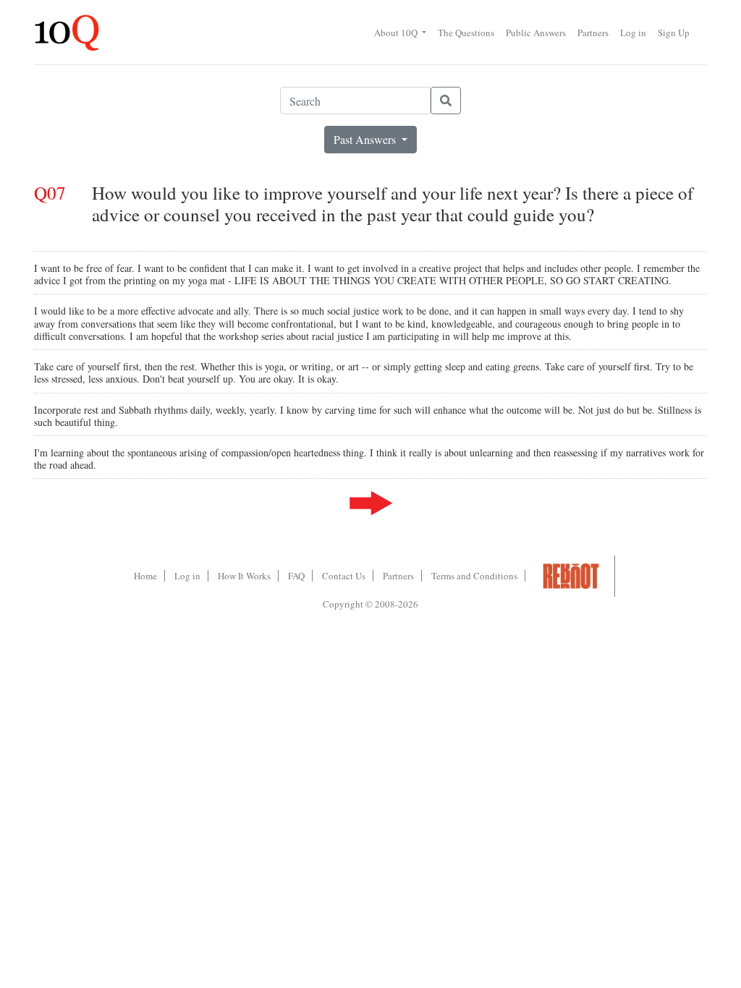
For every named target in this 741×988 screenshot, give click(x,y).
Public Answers (536, 32)
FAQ (296, 575)
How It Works (244, 575)
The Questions (466, 32)
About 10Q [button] (397, 32)
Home (145, 575)
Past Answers (366, 139)
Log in (633, 32)
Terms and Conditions (474, 575)
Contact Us (343, 575)
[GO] (446, 100)
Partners (593, 32)
